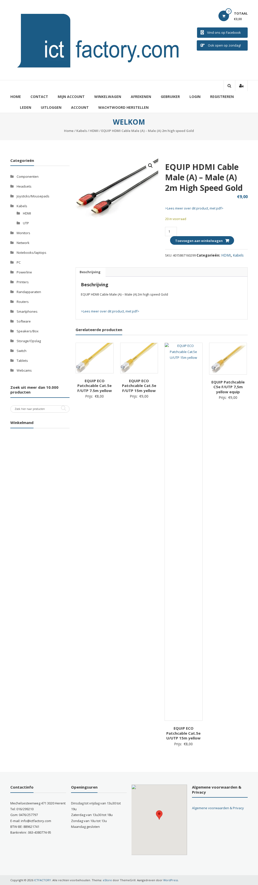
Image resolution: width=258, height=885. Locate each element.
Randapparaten (29, 292)
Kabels (81, 130)
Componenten (28, 176)
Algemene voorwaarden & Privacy (218, 808)
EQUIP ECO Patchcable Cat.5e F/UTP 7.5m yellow (94, 385)
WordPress (170, 880)
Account (80, 107)
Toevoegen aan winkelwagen (199, 240)
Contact (39, 96)
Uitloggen (51, 107)
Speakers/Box (28, 331)
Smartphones (27, 311)
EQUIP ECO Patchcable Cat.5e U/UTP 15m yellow (183, 733)
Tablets (22, 360)
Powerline (24, 272)
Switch (21, 350)
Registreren (222, 96)
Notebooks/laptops (31, 252)
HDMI (94, 130)
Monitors (23, 233)
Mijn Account (71, 96)
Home (15, 96)
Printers (23, 282)
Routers (23, 301)
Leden (25, 107)
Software (24, 321)
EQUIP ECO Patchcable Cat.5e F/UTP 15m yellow (139, 385)
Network (23, 242)
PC (19, 262)
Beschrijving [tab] (90, 272)
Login (195, 96)
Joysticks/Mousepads (33, 196)
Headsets (24, 186)
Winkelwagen (107, 96)
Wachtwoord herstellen (123, 107)
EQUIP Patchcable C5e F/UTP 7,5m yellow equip (228, 386)
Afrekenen (141, 96)
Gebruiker (170, 96)
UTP (26, 223)
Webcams (24, 370)
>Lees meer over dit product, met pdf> (194, 208)
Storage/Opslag (29, 341)
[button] (150, 165)
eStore (107, 880)
